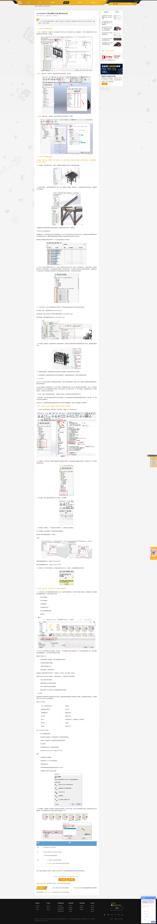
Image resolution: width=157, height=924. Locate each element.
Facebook (115, 914)
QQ (108, 914)
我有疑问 (71, 879)
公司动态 (37, 905)
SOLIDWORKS (47, 6)
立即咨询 (104, 83)
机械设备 (70, 907)
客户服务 (81, 905)
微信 (104, 914)
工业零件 (70, 911)
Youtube (118, 914)
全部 (40, 2)
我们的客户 (71, 903)
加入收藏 (63, 879)
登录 (137, 1)
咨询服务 (81, 909)
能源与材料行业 (61, 909)
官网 (28, 2)
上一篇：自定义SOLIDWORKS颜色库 (60, 887)
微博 (112, 914)
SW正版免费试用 (42, 883)
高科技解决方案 (61, 911)
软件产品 (48, 905)
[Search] (130, 3)
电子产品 (70, 905)
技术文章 (66, 2)
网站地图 (116, 918)
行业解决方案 (61, 903)
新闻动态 (37, 903)
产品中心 (49, 903)
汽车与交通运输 (61, 907)
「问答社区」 (49, 892)
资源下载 (80, 2)
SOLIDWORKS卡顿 (109, 50)
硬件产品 (48, 907)
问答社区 (93, 2)
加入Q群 (153, 548)
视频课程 (53, 2)
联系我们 (111, 918)
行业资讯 (37, 907)
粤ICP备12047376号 (44, 920)
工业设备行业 (60, 905)
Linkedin (122, 914)
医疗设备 (70, 909)
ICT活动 (37, 909)
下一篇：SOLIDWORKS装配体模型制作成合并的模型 (85, 887)
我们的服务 (82, 903)
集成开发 (81, 907)
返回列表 (42, 887)
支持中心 (93, 903)
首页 (37, 6)
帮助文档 (121, 918)
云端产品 (48, 909)
